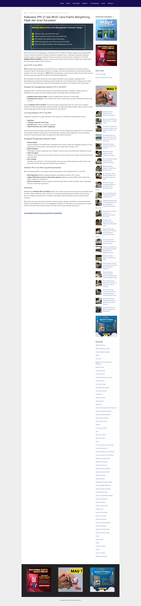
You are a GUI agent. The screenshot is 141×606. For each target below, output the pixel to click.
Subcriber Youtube (101, 546)
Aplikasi (98, 355)
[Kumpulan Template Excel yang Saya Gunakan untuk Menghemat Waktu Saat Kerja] (99, 129)
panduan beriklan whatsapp (103, 488)
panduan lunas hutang (102, 512)
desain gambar (100, 401)
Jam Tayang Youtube (101, 428)
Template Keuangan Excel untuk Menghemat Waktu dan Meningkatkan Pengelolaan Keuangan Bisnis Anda (106, 204)
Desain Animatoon (100, 397)
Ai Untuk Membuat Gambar (103, 352)
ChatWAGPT (99, 394)
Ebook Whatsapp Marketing (103, 414)
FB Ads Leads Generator (102, 418)
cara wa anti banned (101, 391)
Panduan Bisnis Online (101, 492)
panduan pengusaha (101, 519)
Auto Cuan (98, 358)
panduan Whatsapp (101, 526)
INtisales (98, 424)
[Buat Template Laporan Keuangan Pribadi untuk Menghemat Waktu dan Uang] (99, 176)
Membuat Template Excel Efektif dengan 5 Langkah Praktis (110, 120)
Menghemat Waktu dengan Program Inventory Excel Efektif (109, 113)
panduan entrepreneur (102, 499)
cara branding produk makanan (104, 377)
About (68, 3)
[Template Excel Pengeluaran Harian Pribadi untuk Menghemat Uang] (99, 222)
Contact (110, 3)
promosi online (99, 539)
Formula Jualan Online (101, 421)
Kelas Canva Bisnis (101, 434)
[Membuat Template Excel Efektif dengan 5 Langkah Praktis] (99, 121)
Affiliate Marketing (100, 345)
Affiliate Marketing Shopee (103, 348)
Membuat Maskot (100, 478)
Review (97, 542)
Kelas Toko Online (100, 438)
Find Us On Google (101, 74)
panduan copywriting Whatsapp (104, 495)
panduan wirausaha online (103, 529)
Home (62, 3)
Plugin (97, 536)
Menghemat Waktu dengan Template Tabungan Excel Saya (108, 153)
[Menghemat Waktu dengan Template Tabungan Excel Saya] (99, 154)
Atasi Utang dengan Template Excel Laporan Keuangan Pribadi (109, 241)
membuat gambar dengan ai (103, 468)
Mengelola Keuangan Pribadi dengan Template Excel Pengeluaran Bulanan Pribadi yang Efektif (106, 232)
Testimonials (94, 3)
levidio (97, 441)
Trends (97, 549)
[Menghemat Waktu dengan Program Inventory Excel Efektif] (99, 114)
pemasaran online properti (103, 532)
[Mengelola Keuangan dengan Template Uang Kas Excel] (99, 146)
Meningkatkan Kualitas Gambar (104, 482)
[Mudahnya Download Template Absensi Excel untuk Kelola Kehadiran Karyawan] (99, 301)
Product (85, 3)
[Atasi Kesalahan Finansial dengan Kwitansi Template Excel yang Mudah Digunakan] (99, 265)
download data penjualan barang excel (106, 407)
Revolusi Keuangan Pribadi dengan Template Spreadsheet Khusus (110, 160)
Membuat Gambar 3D (101, 465)
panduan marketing (101, 515)
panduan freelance (101, 502)
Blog (103, 3)
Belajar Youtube (100, 367)
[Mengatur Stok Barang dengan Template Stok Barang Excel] (99, 310)
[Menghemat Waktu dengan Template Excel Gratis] (99, 258)
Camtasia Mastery (100, 370)
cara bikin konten (100, 374)
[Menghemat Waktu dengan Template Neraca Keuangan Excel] (99, 168)
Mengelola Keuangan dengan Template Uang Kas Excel (109, 145)
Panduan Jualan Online (102, 505)
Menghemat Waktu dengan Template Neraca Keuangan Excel (110, 168)
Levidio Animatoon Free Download (105, 445)
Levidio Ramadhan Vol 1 (102, 448)
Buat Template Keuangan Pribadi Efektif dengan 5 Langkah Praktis (109, 195)
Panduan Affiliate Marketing (103, 485)
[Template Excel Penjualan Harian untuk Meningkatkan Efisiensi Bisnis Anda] (99, 213)
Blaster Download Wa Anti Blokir (104, 77)
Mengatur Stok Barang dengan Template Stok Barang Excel (109, 309)
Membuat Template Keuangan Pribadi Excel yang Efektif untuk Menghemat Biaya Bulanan (105, 186)
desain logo (99, 404)
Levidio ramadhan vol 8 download (105, 455)
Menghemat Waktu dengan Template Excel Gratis (109, 257)
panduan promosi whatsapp (103, 522)
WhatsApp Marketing (101, 556)
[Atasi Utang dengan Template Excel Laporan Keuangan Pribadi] (99, 242)
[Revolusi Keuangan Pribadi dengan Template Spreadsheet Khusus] (99, 161)
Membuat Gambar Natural (103, 472)
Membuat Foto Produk (101, 461)
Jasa (97, 431)
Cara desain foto (100, 380)
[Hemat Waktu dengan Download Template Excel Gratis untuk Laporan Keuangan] (99, 283)
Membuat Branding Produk (103, 458)
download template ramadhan (104, 411)
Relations (76, 3)
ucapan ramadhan (100, 553)
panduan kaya (99, 509)
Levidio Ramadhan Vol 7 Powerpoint (105, 451)
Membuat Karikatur (101, 475)
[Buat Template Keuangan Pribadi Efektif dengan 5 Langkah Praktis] (99, 195)
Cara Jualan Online (101, 384)
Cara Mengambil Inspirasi (102, 387)
